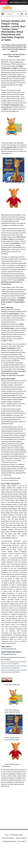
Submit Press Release (8, 838)
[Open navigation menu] (2, 13)
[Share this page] (26, 13)
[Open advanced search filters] (21, 14)
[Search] (18, 14)
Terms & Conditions (20, 838)
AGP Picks (4, 2)
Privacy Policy (22, 841)
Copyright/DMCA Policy (9, 841)
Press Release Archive (16, 835)
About (7, 835)
